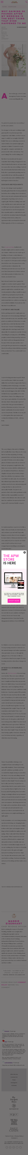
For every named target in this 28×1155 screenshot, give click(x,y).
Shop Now (14, 601)
